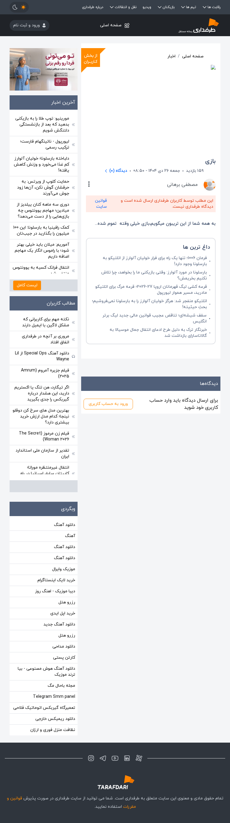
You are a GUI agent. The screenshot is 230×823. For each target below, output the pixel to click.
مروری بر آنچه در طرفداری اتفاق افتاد (45, 339)
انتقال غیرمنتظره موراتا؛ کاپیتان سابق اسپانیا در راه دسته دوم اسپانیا (44, 473)
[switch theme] (19, 7)
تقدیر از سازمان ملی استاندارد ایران (42, 453)
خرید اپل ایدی (62, 613)
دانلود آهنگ (64, 525)
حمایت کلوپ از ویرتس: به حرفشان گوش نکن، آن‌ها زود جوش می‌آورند (43, 187)
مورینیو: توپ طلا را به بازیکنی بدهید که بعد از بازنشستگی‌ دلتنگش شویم (42, 124)
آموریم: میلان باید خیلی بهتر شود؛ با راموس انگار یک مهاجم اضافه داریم (42, 250)
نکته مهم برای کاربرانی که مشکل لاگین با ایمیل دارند (45, 322)
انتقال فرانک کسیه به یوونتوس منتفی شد (41, 270)
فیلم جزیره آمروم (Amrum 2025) (45, 373)
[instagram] (91, 758)
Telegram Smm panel (54, 697)
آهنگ (70, 536)
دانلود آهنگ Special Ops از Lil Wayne (42, 356)
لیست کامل (27, 285)
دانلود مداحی (63, 646)
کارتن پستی (64, 657)
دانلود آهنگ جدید (59, 624)
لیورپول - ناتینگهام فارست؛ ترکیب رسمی (44, 144)
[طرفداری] (185, 25)
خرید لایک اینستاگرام (56, 580)
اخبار (171, 56)
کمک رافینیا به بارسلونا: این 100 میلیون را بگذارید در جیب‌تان (41, 230)
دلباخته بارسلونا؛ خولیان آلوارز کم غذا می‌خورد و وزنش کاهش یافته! (41, 164)
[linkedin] (127, 758)
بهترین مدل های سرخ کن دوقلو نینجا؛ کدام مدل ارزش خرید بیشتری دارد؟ (41, 416)
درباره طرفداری (92, 7)
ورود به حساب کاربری (108, 404)
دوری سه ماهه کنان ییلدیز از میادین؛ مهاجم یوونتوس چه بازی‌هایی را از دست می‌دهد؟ (43, 210)
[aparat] (139, 758)
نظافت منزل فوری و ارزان (52, 730)
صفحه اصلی (111, 25)
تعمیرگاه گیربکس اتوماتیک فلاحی (44, 708)
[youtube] (115, 758)
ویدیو (147, 7)
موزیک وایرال (63, 569)
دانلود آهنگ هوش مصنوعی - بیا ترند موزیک (46, 671)
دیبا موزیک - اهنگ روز (55, 591)
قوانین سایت (101, 203)
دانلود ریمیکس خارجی (55, 719)
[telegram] (103, 758)
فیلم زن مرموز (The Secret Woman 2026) (44, 436)
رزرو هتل (66, 602)
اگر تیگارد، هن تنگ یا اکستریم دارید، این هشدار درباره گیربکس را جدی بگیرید (41, 393)
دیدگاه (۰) (118, 171)
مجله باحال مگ (61, 686)
